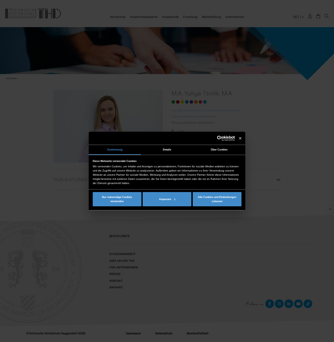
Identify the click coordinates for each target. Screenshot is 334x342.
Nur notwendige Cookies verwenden (117, 199)
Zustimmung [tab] (115, 149)
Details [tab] (167, 149)
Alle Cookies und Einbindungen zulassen (217, 199)
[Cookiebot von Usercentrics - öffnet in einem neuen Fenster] (219, 138)
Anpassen (165, 199)
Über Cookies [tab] (219, 149)
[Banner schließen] (240, 138)
